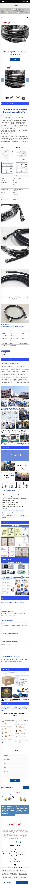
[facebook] (9, 842)
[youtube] (16, 842)
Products (13, 12)
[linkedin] (13, 842)
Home (10, 12)
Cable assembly (20, 12)
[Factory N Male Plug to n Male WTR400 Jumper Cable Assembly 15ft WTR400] (15, 80)
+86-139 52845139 (16, 861)
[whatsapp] (20, 842)
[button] (24, 787)
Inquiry (15, 59)
